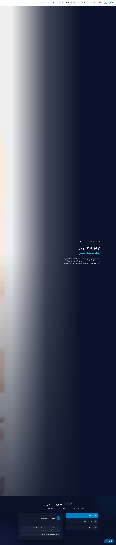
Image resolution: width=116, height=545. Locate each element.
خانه (98, 241)
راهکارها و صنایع (92, 2)
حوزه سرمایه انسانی (91, 241)
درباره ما (54, 2)
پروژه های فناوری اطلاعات (82, 2)
